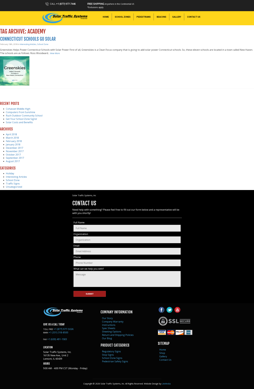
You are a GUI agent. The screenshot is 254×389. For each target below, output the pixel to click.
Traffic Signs (13, 183)
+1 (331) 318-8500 (58, 332)
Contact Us (165, 359)
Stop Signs (108, 354)
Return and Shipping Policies (118, 335)
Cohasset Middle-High (18, 108)
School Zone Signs (112, 358)
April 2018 (11, 134)
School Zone (42, 44)
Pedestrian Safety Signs (115, 361)
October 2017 (13, 154)
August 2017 (13, 161)
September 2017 (15, 157)
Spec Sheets (108, 328)
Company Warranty (112, 321)
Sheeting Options (111, 331)
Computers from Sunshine (20, 112)
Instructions (108, 325)
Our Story (107, 318)
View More (55, 53)
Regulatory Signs (111, 351)
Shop (162, 353)
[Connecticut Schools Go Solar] (14, 84)
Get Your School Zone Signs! (21, 119)
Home (162, 349)
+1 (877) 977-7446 (66, 3)
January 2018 (13, 144)
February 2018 (14, 141)
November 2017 (15, 151)
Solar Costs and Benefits (19, 122)
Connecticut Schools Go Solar (28, 39)
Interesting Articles (28, 44)
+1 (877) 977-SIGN (63, 329)
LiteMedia (166, 383)
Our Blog (107, 338)
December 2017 (14, 147)
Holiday (10, 173)
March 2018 (12, 137)
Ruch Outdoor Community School (24, 115)
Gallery (163, 356)
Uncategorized (14, 186)
